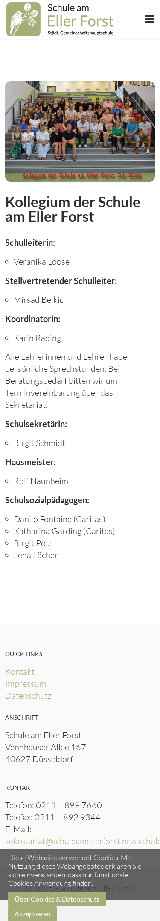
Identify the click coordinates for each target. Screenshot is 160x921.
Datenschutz (28, 695)
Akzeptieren (32, 913)
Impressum (25, 683)
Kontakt (20, 671)
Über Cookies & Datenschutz (57, 899)
